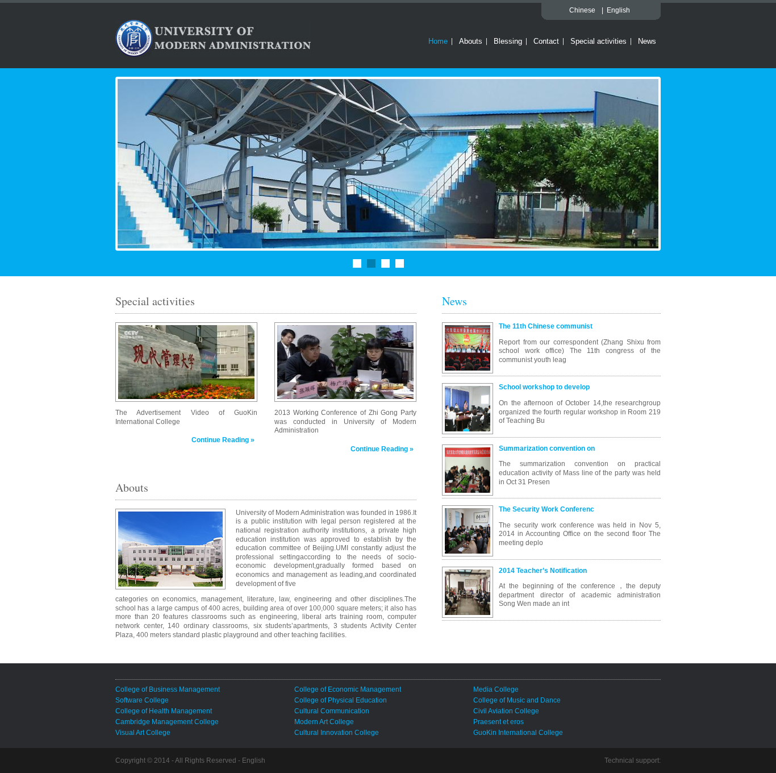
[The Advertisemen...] (186, 362)
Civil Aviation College (506, 711)
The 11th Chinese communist (546, 326)
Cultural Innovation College (336, 733)
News (647, 41)
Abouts (470, 41)
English (618, 10)
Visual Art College (142, 733)
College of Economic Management (347, 689)
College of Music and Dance (517, 700)
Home (438, 41)
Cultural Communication (331, 711)
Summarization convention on (547, 448)
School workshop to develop (544, 387)
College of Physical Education (340, 700)
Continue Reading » (223, 440)
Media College (496, 689)
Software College (142, 700)
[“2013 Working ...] (345, 362)
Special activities (598, 41)
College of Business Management (167, 689)
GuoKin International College (518, 733)
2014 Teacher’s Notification (543, 571)
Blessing (508, 41)
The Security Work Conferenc (546, 509)
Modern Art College (324, 722)
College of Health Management (163, 711)
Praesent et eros (498, 722)
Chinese (582, 10)
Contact (546, 41)
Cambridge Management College (167, 722)
